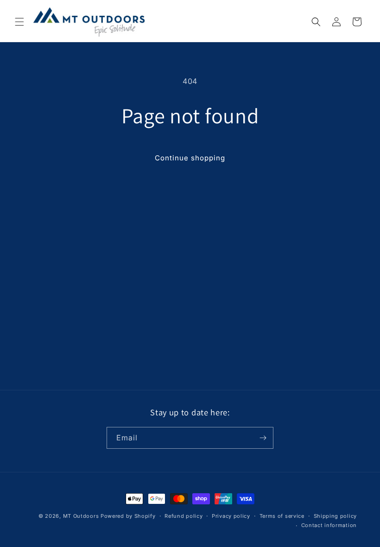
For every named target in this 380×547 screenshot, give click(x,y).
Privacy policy (231, 516)
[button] (19, 22)
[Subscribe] (263, 438)
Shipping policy (335, 516)
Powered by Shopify (128, 516)
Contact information (329, 525)
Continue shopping (190, 157)
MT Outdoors (81, 516)
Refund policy (184, 516)
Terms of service (282, 516)
